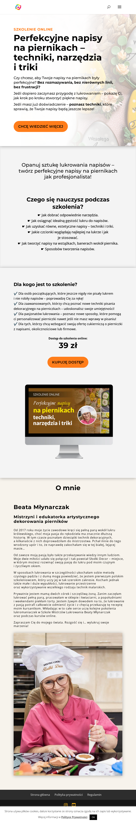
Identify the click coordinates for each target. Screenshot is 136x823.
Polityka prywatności (69, 795)
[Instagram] (66, 804)
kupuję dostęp (68, 362)
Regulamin (94, 795)
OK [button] (93, 817)
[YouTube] (74, 804)
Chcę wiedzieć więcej (40, 126)
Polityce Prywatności (74, 817)
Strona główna (40, 795)
